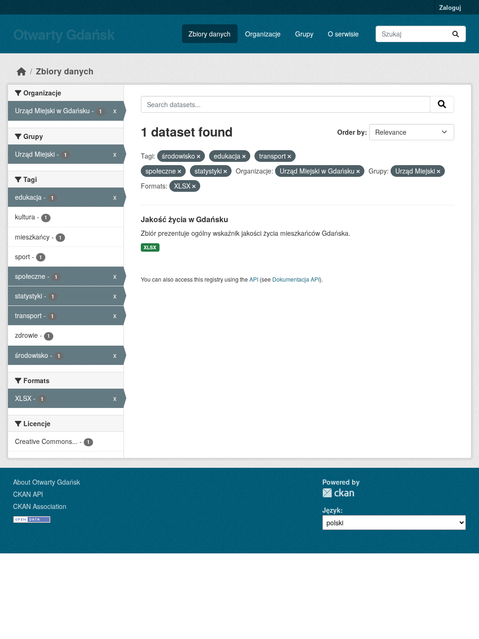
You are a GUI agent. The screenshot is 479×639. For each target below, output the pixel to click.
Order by (351, 132)
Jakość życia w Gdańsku (184, 219)
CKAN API (28, 494)
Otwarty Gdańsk (64, 34)
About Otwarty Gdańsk (46, 482)
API (253, 279)
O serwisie (343, 33)
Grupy (304, 33)
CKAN (338, 493)
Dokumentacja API (295, 279)
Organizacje (263, 33)
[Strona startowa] (21, 71)
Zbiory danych (210, 33)
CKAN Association (39, 506)
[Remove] (198, 156)
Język (331, 510)
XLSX (150, 247)
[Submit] (455, 34)
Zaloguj (450, 7)
